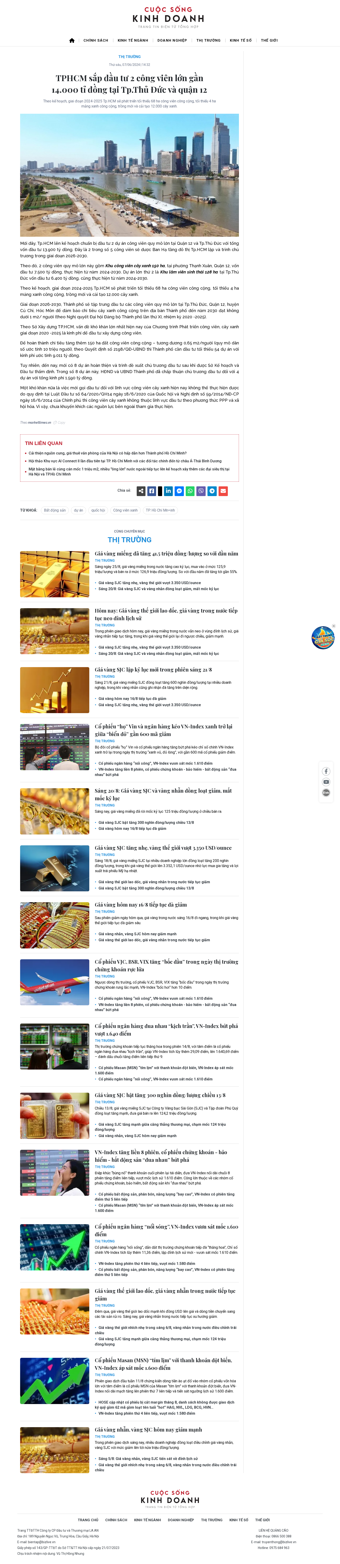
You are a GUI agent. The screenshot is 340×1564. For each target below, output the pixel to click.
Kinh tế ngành (133, 40)
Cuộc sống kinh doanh (170, 1499)
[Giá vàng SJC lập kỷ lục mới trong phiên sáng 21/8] (54, 690)
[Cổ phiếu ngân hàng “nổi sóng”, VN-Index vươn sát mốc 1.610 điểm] (54, 1247)
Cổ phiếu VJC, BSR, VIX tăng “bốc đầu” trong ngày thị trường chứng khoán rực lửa (166, 965)
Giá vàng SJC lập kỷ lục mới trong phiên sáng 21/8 (153, 669)
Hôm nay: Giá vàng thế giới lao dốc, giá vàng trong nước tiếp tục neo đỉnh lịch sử (166, 614)
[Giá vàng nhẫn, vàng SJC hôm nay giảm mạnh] (54, 1450)
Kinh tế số (241, 40)
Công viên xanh (125, 510)
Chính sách (95, 40)
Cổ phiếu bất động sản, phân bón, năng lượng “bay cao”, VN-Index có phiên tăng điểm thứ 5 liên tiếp (165, 1197)
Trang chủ (88, 1520)
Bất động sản (55, 510)
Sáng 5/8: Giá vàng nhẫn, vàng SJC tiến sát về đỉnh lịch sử (148, 1459)
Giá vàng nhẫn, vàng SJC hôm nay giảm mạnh (137, 934)
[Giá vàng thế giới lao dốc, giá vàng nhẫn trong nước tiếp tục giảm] (54, 1311)
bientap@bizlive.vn (42, 1542)
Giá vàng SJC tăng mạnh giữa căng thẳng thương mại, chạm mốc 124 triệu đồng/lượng (160, 1127)
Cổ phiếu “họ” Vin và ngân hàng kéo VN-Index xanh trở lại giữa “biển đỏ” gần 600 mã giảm (163, 730)
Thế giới (269, 40)
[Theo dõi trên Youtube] (326, 782)
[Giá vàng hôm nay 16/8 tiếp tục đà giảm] (54, 925)
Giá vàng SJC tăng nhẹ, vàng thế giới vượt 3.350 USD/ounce (149, 583)
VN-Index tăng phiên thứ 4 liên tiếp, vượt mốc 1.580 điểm (146, 1263)
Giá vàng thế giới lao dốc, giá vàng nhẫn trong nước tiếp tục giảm (154, 882)
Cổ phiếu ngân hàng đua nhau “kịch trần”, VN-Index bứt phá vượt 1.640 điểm (166, 1029)
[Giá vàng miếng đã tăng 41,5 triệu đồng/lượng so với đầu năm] (54, 574)
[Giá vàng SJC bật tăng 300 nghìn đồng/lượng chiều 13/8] (54, 1116)
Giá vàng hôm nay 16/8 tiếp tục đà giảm (132, 698)
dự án (78, 510)
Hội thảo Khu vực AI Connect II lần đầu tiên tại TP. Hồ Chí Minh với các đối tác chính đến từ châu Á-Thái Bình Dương (125, 461)
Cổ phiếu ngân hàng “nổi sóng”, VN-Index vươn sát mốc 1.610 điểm (155, 763)
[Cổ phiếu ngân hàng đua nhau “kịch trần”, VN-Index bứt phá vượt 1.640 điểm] (54, 1047)
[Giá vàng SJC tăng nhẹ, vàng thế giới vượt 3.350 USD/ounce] (54, 868)
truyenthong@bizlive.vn (279, 1542)
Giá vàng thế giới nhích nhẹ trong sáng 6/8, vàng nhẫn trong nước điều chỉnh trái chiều (165, 1330)
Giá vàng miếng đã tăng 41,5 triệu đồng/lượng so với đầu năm (166, 553)
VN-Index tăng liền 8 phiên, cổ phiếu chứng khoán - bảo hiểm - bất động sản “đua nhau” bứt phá (165, 772)
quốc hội (98, 510)
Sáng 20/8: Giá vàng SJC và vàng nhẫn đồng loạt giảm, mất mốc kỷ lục (158, 589)
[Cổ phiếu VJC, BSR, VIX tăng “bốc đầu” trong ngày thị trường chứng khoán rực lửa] (54, 982)
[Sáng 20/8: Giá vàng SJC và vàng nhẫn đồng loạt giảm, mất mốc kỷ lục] (54, 811)
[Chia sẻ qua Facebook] (326, 771)
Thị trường (208, 40)
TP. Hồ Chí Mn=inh (160, 510)
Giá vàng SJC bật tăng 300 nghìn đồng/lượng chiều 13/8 (146, 822)
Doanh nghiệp (172, 40)
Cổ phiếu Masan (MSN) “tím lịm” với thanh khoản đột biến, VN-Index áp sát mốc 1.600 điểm (164, 1070)
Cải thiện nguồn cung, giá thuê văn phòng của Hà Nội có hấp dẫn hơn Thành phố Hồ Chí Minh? (108, 453)
